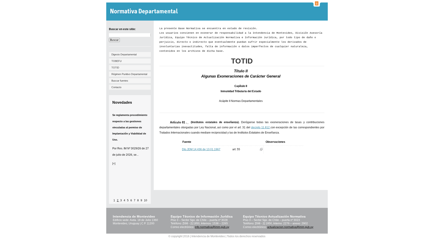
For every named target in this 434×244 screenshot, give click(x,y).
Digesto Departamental (124, 54)
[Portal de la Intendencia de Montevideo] (316, 5)
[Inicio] (144, 11)
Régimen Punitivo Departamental (129, 74)
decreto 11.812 (261, 127)
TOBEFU (116, 61)
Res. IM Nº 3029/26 (129, 148)
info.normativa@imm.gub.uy (212, 227)
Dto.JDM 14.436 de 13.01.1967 (201, 149)
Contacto (116, 87)
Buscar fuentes (119, 80)
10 (145, 200)
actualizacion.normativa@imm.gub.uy (290, 227)
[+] (113, 163)
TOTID (115, 67)
